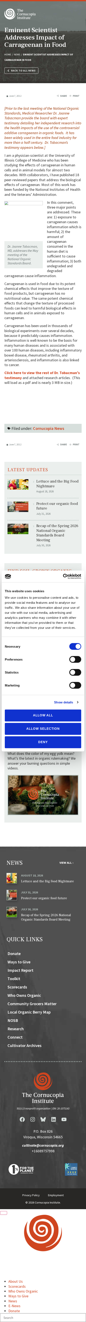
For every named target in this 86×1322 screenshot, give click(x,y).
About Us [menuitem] (15, 1281)
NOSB (13, 1020)
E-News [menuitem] (14, 1305)
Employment (56, 1195)
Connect (15, 1037)
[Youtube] (64, 1119)
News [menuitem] (12, 1301)
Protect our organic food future (57, 506)
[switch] (75, 659)
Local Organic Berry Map (29, 1012)
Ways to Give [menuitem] (18, 1296)
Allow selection (43, 728)
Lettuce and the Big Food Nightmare (57, 484)
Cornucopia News (48, 428)
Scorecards (17, 987)
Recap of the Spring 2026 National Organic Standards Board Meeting (57, 533)
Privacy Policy (31, 1195)
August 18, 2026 (32, 875)
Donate (14, 953)
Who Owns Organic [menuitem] (23, 1291)
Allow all (43, 715)
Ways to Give (19, 961)
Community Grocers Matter (32, 1003)
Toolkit (14, 978)
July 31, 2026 (29, 892)
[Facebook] (22, 1119)
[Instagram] (32, 1119)
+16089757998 (43, 1151)
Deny (43, 742)
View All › (66, 863)
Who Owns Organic (24, 995)
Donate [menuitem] (14, 1310)
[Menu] (3, 1213)
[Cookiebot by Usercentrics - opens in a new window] (63, 576)
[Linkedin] (53, 1119)
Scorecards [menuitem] (17, 1286)
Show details (63, 702)
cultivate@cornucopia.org (43, 1145)
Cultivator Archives (25, 1045)
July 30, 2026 (29, 909)
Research (16, 1028)
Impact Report (20, 970)
